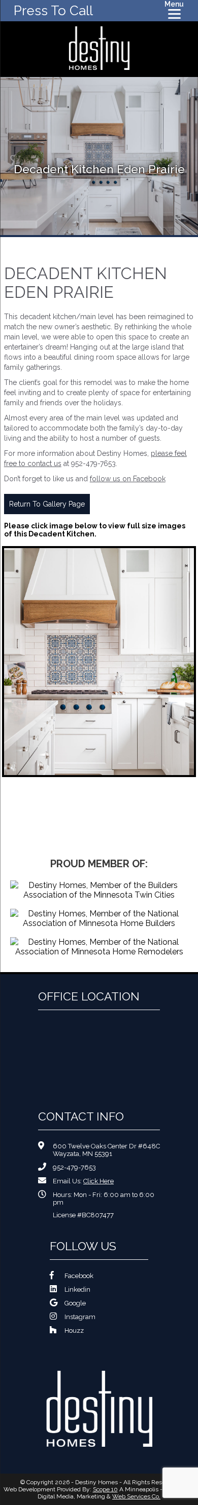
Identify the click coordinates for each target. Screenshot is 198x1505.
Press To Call (53, 10)
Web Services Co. (136, 1496)
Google (75, 1303)
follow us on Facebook (128, 479)
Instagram (79, 1317)
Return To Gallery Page (47, 504)
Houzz (74, 1330)
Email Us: (83, 1181)
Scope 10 (105, 1489)
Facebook (78, 1276)
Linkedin (77, 1289)
